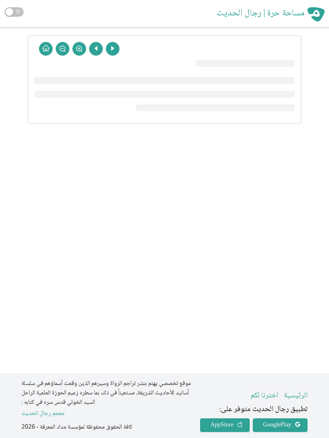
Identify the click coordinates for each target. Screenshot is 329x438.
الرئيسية (296, 395)
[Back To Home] (46, 49)
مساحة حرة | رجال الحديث (261, 14)
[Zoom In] (79, 49)
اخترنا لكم (264, 395)
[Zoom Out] (62, 49)
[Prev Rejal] (113, 49)
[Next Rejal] (96, 49)
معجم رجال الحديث (43, 414)
